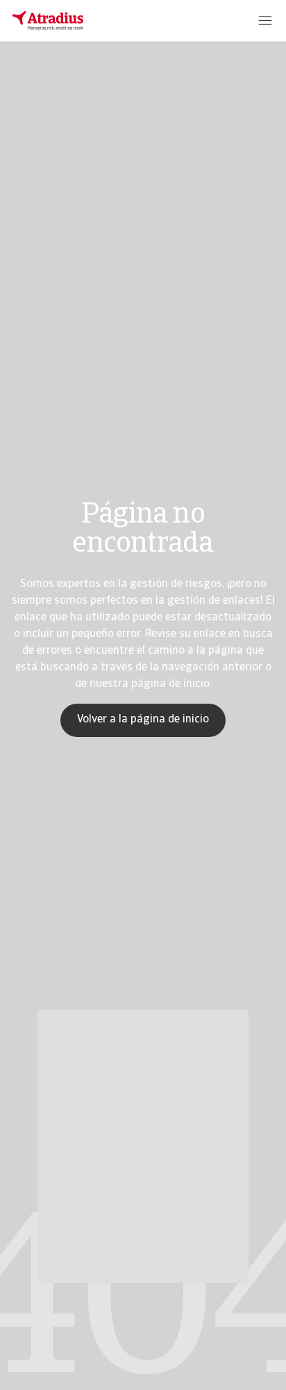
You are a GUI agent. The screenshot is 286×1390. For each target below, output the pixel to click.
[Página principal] (48, 21)
